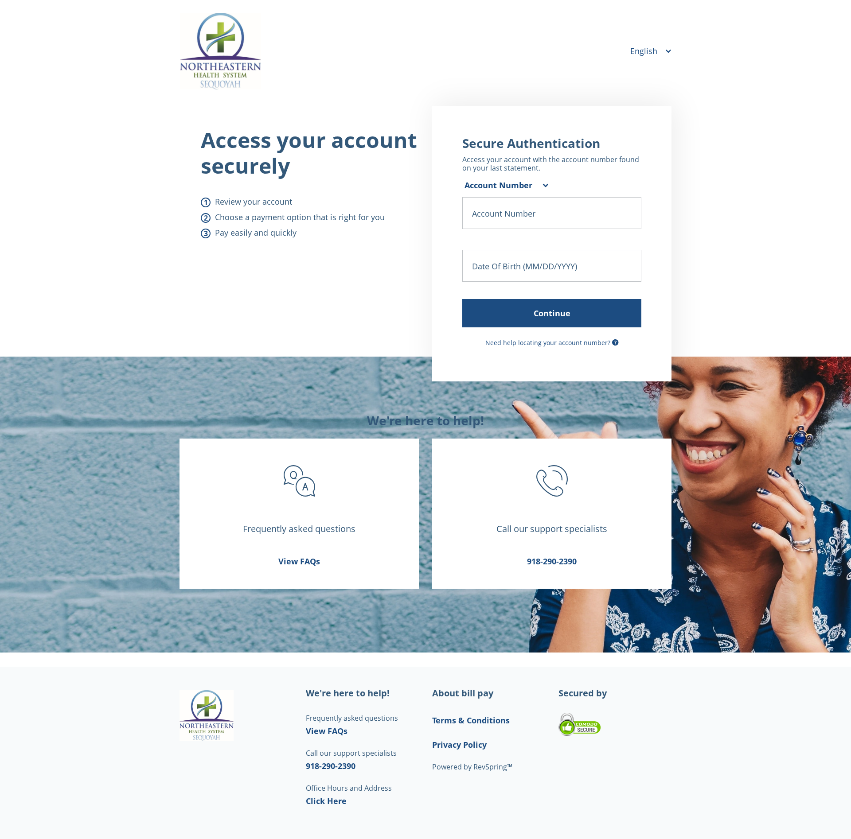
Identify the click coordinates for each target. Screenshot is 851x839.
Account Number (503, 213)
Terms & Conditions (471, 720)
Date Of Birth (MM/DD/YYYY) (524, 265)
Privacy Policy (459, 744)
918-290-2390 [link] (552, 561)
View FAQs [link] (299, 561)
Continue (552, 313)
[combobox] (505, 185)
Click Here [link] (326, 801)
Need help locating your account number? (548, 342)
